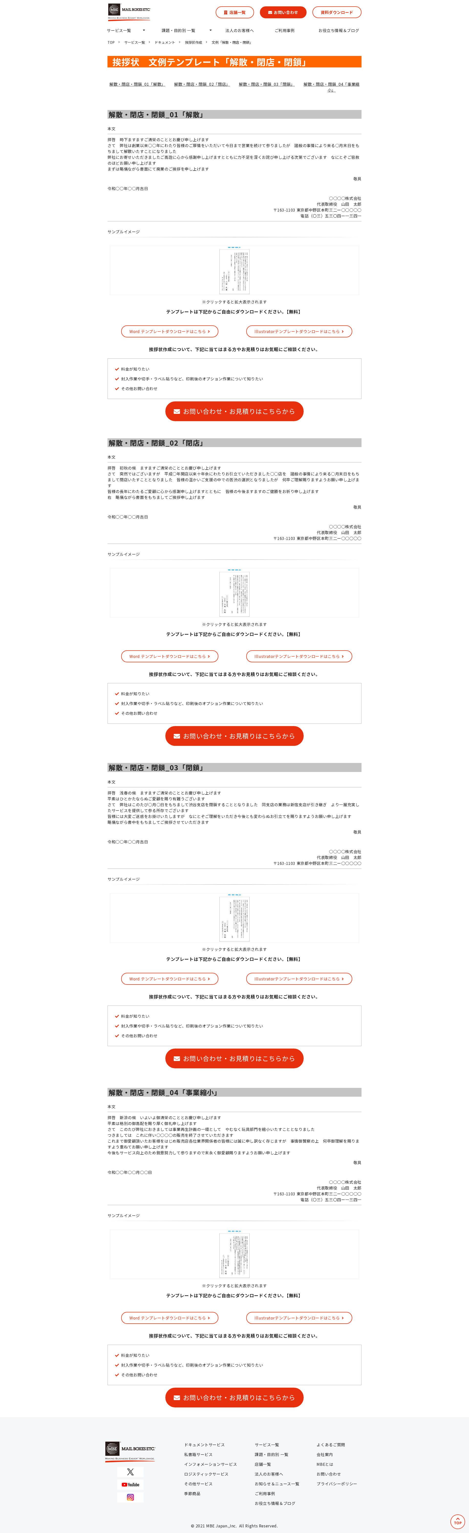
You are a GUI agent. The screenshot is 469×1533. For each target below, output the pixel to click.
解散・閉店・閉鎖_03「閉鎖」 (267, 84)
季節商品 (192, 1493)
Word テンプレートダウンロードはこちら (167, 331)
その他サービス (198, 1484)
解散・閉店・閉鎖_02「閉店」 (202, 84)
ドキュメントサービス (204, 1444)
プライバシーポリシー (337, 1484)
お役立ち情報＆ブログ (339, 30)
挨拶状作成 (193, 42)
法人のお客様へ (239, 30)
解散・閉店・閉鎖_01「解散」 (137, 84)
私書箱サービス (198, 1454)
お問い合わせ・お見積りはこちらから (239, 411)
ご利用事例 (285, 30)
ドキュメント (165, 42)
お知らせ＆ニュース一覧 (277, 1484)
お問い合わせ (286, 12)
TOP (111, 42)
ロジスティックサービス (206, 1474)
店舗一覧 (237, 12)
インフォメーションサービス (210, 1464)
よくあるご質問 (331, 1444)
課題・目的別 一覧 (178, 30)
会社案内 (325, 1454)
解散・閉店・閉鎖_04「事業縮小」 (332, 87)
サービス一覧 (119, 30)
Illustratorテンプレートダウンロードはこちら (297, 331)
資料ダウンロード (337, 12)
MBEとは (325, 1464)
